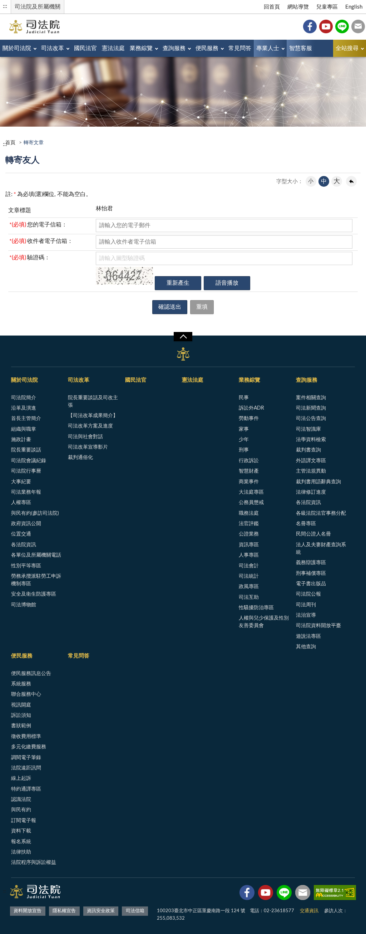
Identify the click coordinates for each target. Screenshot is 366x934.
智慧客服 (300, 48)
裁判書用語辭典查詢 (318, 481)
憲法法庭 (113, 48)
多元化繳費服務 (28, 746)
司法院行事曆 (26, 471)
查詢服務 (174, 48)
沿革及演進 (23, 408)
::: (5, 6)
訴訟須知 (21, 715)
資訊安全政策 (101, 911)
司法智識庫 (308, 429)
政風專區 (249, 586)
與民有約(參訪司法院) (35, 513)
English (353, 7)
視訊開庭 (21, 705)
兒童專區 (327, 7)
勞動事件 (249, 418)
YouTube (326, 26)
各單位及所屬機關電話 (36, 555)
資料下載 (21, 830)
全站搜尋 (347, 48)
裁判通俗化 (80, 457)
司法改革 (52, 48)
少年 (244, 439)
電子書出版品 (311, 583)
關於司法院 (17, 48)
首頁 (10, 142)
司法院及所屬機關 (37, 7)
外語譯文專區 (311, 460)
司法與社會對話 (85, 436)
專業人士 (267, 48)
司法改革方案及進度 (90, 426)
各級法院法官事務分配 (321, 513)
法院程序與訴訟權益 (33, 862)
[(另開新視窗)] (246, 894)
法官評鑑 (249, 523)
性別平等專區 (26, 565)
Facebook (310, 26)
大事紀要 (21, 481)
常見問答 (239, 48)
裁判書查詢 (308, 450)
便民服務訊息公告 (31, 673)
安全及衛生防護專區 (33, 594)
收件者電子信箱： (41, 241)
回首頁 (272, 7)
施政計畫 (21, 439)
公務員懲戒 (251, 502)
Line (342, 26)
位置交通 (21, 534)
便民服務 (207, 48)
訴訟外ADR (251, 408)
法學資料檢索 (311, 439)
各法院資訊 (23, 544)
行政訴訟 (249, 460)
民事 (244, 397)
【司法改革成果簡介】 (93, 415)
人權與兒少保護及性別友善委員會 (264, 622)
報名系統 (21, 841)
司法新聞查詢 (311, 408)
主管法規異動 (311, 471)
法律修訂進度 (311, 492)
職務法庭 (249, 513)
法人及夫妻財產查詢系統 (321, 548)
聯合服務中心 (26, 694)
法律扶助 (21, 852)
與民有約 (21, 809)
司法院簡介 (23, 397)
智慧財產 (249, 471)
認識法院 (21, 799)
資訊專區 (249, 544)
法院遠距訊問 (26, 768)
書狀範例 (21, 725)
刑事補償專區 (311, 573)
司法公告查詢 (311, 418)
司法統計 (249, 576)
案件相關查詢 (311, 397)
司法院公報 (308, 594)
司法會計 (249, 565)
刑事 (244, 450)
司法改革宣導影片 (88, 447)
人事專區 (249, 555)
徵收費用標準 (26, 736)
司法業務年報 (26, 492)
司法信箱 (358, 26)
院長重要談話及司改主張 (93, 401)
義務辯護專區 (311, 562)
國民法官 (85, 48)
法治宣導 (306, 615)
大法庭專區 (251, 492)
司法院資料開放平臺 (318, 625)
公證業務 (249, 534)
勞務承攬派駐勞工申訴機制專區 (36, 580)
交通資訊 (309, 911)
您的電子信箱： (38, 225)
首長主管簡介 (26, 418)
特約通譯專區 (26, 789)
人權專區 (21, 502)
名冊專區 (306, 523)
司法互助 (249, 597)
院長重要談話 (26, 450)
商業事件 (249, 481)
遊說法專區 (308, 636)
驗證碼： (29, 257)
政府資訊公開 (26, 523)
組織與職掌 (23, 429)
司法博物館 (23, 604)
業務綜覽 (141, 48)
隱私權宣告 (64, 911)
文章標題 (19, 210)
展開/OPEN (183, 336)
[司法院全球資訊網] (34, 26)
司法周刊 (306, 604)
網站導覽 (298, 7)
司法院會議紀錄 (28, 460)
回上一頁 (351, 181)
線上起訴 (21, 778)
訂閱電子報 (23, 820)
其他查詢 (306, 646)
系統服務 (21, 683)
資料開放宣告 (27, 911)
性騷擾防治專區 (256, 607)
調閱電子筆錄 (26, 757)
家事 (244, 429)
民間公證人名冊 (313, 534)
